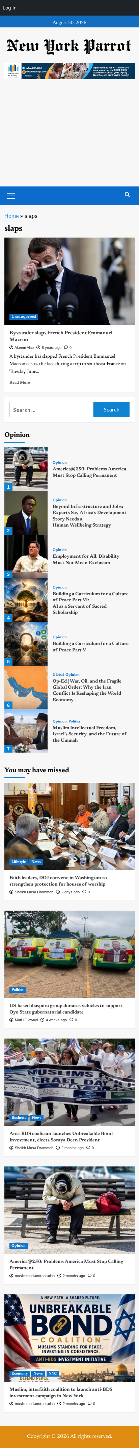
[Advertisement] (69, 139)
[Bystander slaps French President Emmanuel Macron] (69, 281)
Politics (74, 721)
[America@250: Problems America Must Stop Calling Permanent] (26, 469)
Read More (19, 383)
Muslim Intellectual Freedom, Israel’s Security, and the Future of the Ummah (90, 734)
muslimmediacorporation (35, 1276)
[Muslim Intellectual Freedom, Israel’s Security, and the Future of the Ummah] (26, 731)
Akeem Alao (24, 348)
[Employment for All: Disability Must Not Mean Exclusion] (26, 556)
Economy (19, 1374)
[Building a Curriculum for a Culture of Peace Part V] (26, 644)
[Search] (127, 195)
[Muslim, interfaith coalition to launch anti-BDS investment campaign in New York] (69, 1338)
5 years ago (51, 348)
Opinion (60, 463)
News (36, 862)
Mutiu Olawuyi (26, 1020)
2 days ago (70, 892)
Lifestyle (18, 862)
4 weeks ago (56, 1020)
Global (58, 675)
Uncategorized (23, 317)
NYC (53, 1374)
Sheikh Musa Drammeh (34, 892)
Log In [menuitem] (10, 7)
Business (18, 1118)
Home (11, 216)
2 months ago (72, 1148)
